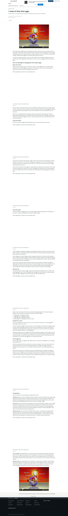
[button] (9, 1)
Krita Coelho (10, 17)
